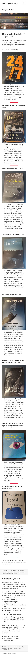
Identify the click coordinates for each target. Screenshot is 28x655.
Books (3, 572)
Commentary (10, 648)
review (15, 573)
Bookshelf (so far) (11, 578)
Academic (22, 570)
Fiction (6, 572)
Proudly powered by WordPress (9, 653)
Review (16, 572)
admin (12, 646)
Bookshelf (4, 648)
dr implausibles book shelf (7, 573)
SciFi (19, 572)
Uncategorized (5, 649)
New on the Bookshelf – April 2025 (13, 35)
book (24, 572)
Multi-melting (11, 572)
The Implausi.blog (10, 3)
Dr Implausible (14, 570)
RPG (17, 648)
